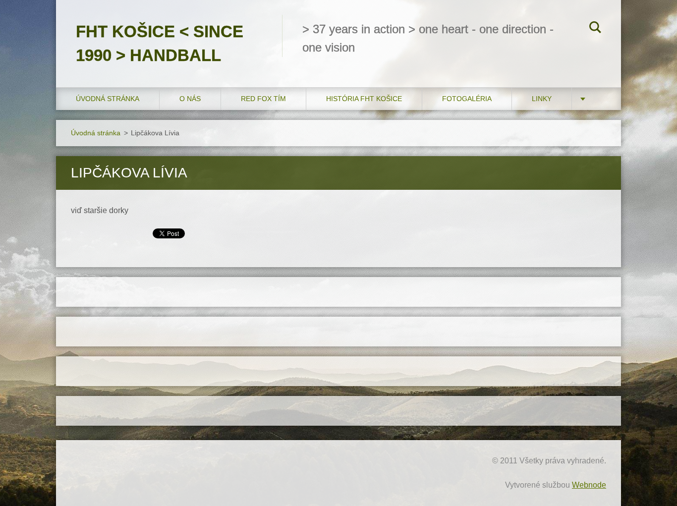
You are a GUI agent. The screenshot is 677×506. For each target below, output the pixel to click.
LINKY (542, 99)
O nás (190, 99)
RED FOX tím (263, 99)
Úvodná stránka (107, 99)
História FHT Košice (364, 99)
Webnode (589, 485)
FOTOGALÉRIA (467, 99)
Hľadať (595, 29)
